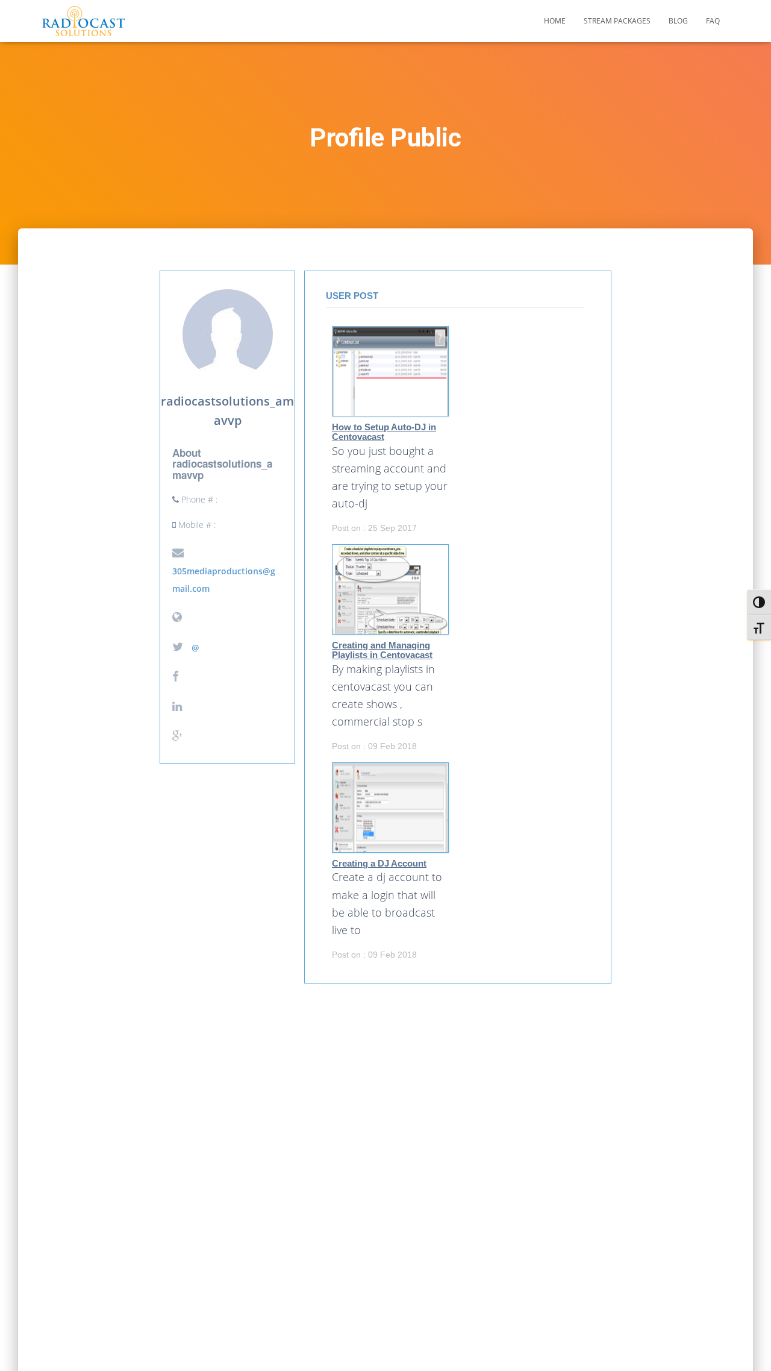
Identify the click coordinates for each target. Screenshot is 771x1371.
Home (555, 21)
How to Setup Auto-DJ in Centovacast (384, 432)
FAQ (713, 21)
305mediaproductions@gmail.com (223, 579)
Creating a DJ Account (379, 863)
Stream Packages (617, 21)
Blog (678, 21)
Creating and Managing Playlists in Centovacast (382, 650)
